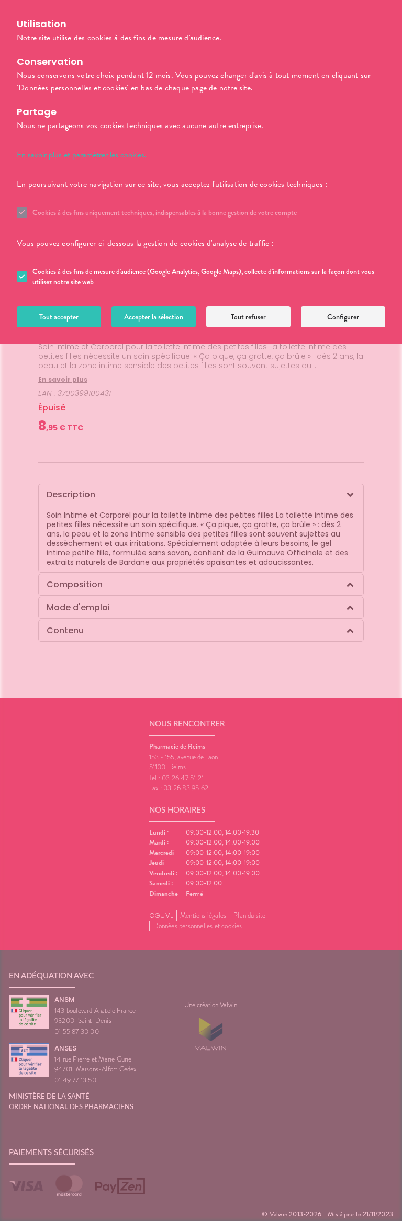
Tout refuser (248, 317)
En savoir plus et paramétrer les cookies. (82, 155)
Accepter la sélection (153, 317)
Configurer (343, 317)
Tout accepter (59, 317)
